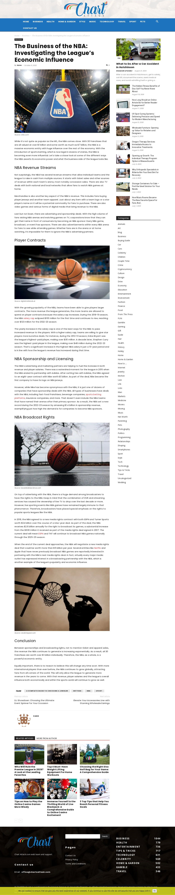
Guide (120, 334)
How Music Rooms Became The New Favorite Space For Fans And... (144, 200)
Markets (121, 396)
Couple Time (124, 261)
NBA (89, 691)
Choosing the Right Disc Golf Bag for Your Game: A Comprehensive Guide (94, 769)
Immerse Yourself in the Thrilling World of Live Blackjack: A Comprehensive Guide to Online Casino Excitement (61, 808)
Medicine (122, 400)
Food (120, 310)
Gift (119, 330)
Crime (120, 265)
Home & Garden (66, 21)
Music (92, 21)
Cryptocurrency (125, 269)
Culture (121, 273)
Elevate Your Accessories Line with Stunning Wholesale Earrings (92, 702)
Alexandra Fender (124, 71)
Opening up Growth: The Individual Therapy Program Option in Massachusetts (144, 158)
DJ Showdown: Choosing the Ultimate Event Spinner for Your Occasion (34, 702)
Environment (124, 298)
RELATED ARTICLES (24, 738)
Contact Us (30, 28)
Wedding (122, 482)
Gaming (121, 326)
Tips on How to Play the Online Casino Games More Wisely (28, 804)
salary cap (29, 318)
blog (120, 232)
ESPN (40, 533)
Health (50, 21)
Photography (124, 429)
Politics (121, 433)
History (121, 347)
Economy (122, 285)
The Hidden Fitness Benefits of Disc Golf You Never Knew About (146, 89)
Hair (120, 339)
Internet (121, 367)
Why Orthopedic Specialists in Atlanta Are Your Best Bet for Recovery (145, 172)
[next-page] (20, 820)
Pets (142, 21)
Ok (154, 891)
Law (120, 380)
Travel (122, 21)
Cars (120, 248)
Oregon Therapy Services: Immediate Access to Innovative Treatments (143, 144)
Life (119, 384)
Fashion (121, 302)
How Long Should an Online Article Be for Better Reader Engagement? (144, 102)
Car (119, 58)
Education (122, 289)
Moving (121, 408)
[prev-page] (16, 820)
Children (121, 257)
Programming (124, 437)
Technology (107, 21)
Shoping (121, 445)
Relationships (124, 441)
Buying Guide (124, 240)
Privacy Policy (71, 859)
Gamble (121, 322)
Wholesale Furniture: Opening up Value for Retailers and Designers (145, 130)
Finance (121, 306)
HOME (26, 21)
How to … (122, 363)
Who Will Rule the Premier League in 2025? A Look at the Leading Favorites (28, 771)
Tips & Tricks (124, 470)
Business (38, 21)
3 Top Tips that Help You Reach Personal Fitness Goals (94, 804)
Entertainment (124, 293)
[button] (157, 21)
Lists (120, 388)
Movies (121, 404)
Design (121, 277)
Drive (120, 281)
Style (82, 21)
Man (120, 392)
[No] (171, 891)
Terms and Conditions (75, 863)
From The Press (125, 314)
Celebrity (122, 252)
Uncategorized (124, 478)
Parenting (122, 421)
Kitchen (121, 375)
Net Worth (123, 416)
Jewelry (121, 371)
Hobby (121, 351)
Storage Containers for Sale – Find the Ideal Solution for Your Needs (146, 186)
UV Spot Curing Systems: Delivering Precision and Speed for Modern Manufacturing (146, 116)
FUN (120, 318)
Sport (132, 21)
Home (16, 35)
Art (119, 228)
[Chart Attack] (87, 9)
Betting (77, 691)
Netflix (97, 548)
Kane (19, 65)
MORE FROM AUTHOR (47, 738)
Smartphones (124, 449)
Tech (120, 462)
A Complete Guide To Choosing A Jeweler (47, 691)
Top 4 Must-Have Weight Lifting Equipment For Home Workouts (59, 771)
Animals (121, 224)
